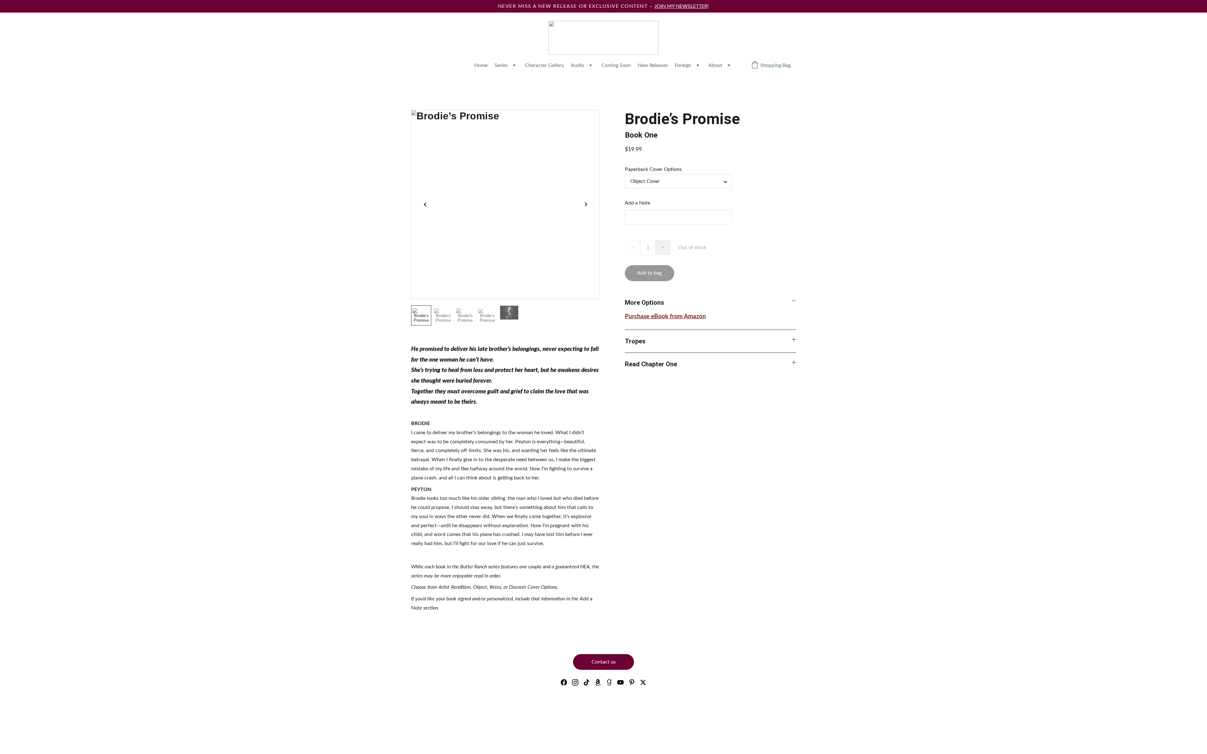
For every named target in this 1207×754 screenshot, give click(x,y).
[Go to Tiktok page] (586, 682)
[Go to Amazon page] (598, 682)
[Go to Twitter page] (643, 682)
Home (481, 65)
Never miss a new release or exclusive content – (576, 6)
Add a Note (637, 202)
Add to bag (649, 273)
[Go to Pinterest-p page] (632, 682)
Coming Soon (616, 65)
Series (501, 65)
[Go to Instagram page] (575, 682)
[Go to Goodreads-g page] (609, 682)
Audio (577, 65)
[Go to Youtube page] (620, 682)
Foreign (683, 65)
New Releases (653, 65)
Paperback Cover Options (653, 169)
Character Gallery (544, 65)
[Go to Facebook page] (564, 682)
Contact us (604, 661)
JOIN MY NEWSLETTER (681, 6)
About (715, 65)
